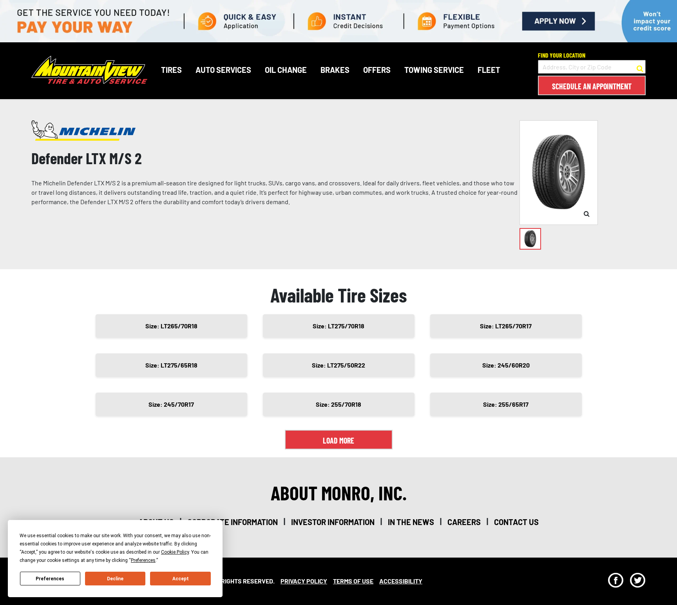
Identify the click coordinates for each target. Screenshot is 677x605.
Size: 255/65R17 (506, 404)
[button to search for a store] (640, 67)
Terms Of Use (353, 581)
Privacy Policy (304, 581)
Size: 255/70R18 (338, 404)
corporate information (232, 522)
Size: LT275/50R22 (338, 365)
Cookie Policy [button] (175, 552)
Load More (338, 440)
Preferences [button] (143, 560)
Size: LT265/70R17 (506, 326)
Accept (180, 578)
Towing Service (434, 69)
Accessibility (400, 581)
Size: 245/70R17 (171, 404)
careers (464, 522)
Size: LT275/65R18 (171, 365)
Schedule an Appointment (592, 86)
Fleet (489, 69)
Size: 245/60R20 (506, 365)
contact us (516, 522)
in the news (411, 522)
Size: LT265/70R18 (171, 326)
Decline (115, 578)
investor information (333, 522)
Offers (377, 69)
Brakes (334, 69)
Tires (171, 69)
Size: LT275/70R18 (338, 326)
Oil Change (286, 69)
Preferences (50, 578)
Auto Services (223, 69)
